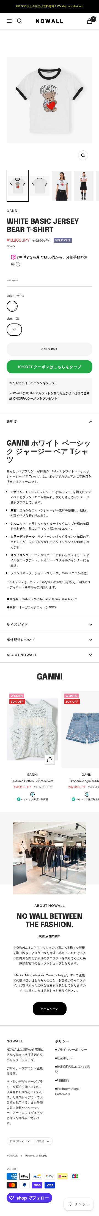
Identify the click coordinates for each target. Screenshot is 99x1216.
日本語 (40, 1141)
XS (14, 329)
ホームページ (49, 1008)
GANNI (13, 211)
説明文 (12, 421)
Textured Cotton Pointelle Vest (32, 781)
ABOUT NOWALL (22, 655)
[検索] (19, 20)
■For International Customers (67, 1091)
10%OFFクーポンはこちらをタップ (50, 367)
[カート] (89, 21)
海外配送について (21, 640)
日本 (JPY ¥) (17, 1141)
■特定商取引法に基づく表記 (72, 1069)
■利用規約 (62, 1080)
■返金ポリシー (65, 1058)
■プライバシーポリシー (71, 1049)
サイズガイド (17, 624)
